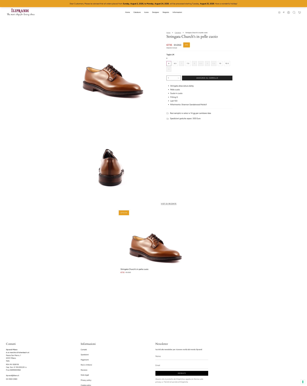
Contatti (84, 349)
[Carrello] (299, 12)
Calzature (178, 33)
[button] (137, 12)
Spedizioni (85, 355)
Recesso (84, 370)
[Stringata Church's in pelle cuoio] (153, 238)
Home (168, 33)
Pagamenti (85, 360)
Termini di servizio (171, 382)
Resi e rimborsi (86, 365)
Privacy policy (86, 380)
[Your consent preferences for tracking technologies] (303, 382)
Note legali (85, 375)
